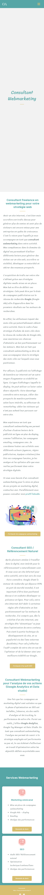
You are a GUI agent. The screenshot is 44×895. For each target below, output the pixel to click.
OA (4, 4)
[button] (22, 534)
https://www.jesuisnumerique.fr (22, 890)
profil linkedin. (33, 494)
